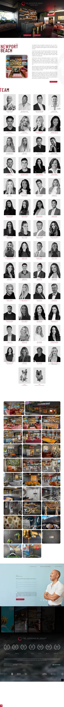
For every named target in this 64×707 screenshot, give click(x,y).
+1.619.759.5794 (42, 626)
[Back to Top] (62, 680)
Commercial (17, 653)
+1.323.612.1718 (17, 626)
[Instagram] (1, 349)
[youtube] (1, 352)
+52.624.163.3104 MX (56, 625)
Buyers (32, 653)
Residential (8, 653)
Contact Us (56, 653)
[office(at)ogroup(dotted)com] (1, 358)
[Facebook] (1, 353)
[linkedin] (1, 357)
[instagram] (41, 600)
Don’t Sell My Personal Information (28, 664)
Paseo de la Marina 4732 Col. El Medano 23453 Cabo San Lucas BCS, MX (55, 629)
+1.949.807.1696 (30, 626)
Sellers (25, 653)
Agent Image (15, 664)
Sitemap (21, 663)
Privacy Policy (20, 664)
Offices (39, 653)
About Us (47, 653)
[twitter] (1, 355)
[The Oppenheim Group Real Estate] (32, 639)
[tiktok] (1, 350)
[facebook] (48, 600)
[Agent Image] (56, 664)
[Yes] (16, 592)
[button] (1, 706)
